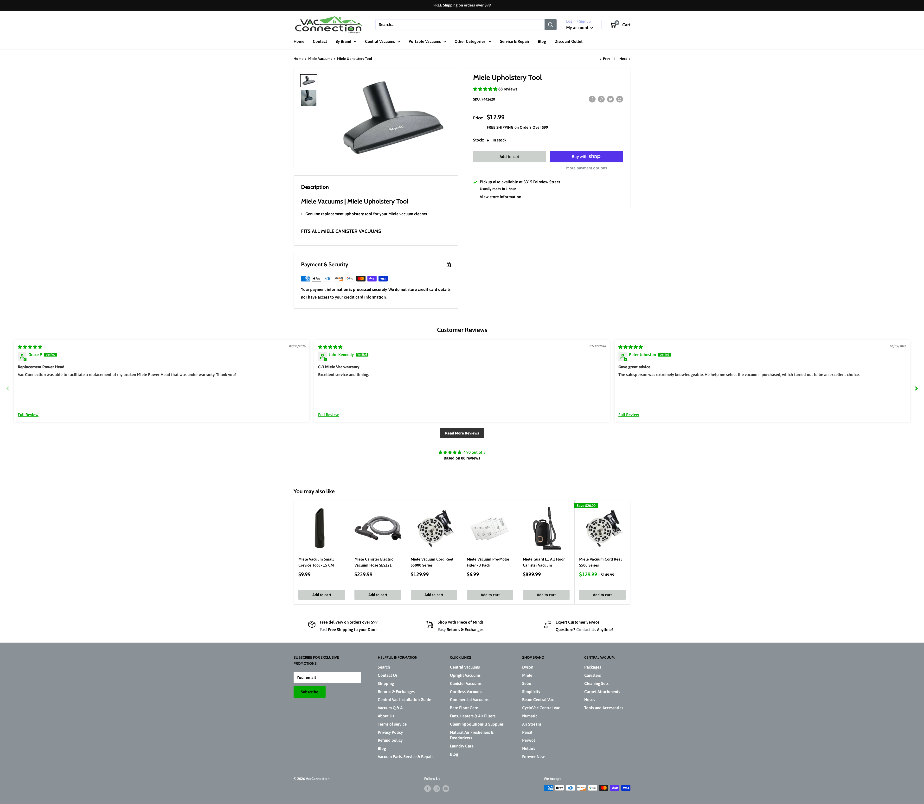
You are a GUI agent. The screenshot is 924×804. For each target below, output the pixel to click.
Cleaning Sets (596, 683)
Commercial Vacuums (469, 699)
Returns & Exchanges (396, 691)
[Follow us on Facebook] (427, 788)
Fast (323, 629)
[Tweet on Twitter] (610, 99)
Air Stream (531, 724)
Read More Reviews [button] (462, 433)
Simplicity (531, 691)
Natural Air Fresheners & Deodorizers (472, 735)
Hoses (589, 699)
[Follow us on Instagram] (436, 788)
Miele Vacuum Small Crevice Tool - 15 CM (316, 562)
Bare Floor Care (464, 707)
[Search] (551, 24)
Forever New (533, 756)
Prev (606, 59)
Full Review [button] (28, 414)
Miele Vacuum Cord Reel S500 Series (600, 562)
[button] (485, 89)
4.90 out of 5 (474, 452)
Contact (320, 41)
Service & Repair (514, 41)
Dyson (527, 667)
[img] (30, 347)
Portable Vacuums (425, 41)
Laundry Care (462, 746)
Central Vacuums (380, 41)
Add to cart (510, 156)
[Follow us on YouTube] (446, 788)
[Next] (630, 552)
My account (577, 27)
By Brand (343, 41)
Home (299, 41)
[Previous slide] (8, 388)
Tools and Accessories (603, 707)
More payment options (586, 168)
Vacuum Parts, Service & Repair (405, 756)
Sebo (526, 683)
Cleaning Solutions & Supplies (477, 724)
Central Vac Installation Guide (404, 699)
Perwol (528, 740)
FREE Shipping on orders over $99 (462, 5)
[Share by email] (619, 99)
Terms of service (392, 724)
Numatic (529, 716)
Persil (527, 732)
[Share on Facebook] (592, 99)
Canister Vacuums (465, 683)
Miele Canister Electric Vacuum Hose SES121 (373, 562)
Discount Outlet (568, 41)
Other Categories (470, 41)
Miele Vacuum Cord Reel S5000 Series (432, 562)
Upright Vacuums (465, 675)
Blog (542, 41)
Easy (442, 629)
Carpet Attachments (602, 691)
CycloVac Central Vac (541, 707)
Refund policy (390, 740)
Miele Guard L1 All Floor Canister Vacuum (544, 562)
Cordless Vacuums (466, 691)
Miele (527, 675)
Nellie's (528, 748)
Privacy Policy (390, 732)
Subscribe (309, 691)
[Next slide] (916, 388)
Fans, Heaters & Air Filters (472, 716)
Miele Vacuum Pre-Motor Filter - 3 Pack (488, 562)
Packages (592, 667)
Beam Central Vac (538, 699)
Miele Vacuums (320, 59)
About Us (386, 716)
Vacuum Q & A (390, 707)
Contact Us (586, 629)
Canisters (592, 675)
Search (384, 667)
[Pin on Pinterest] (601, 99)
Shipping (386, 683)
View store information (500, 196)
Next (623, 59)
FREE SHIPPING (500, 127)
